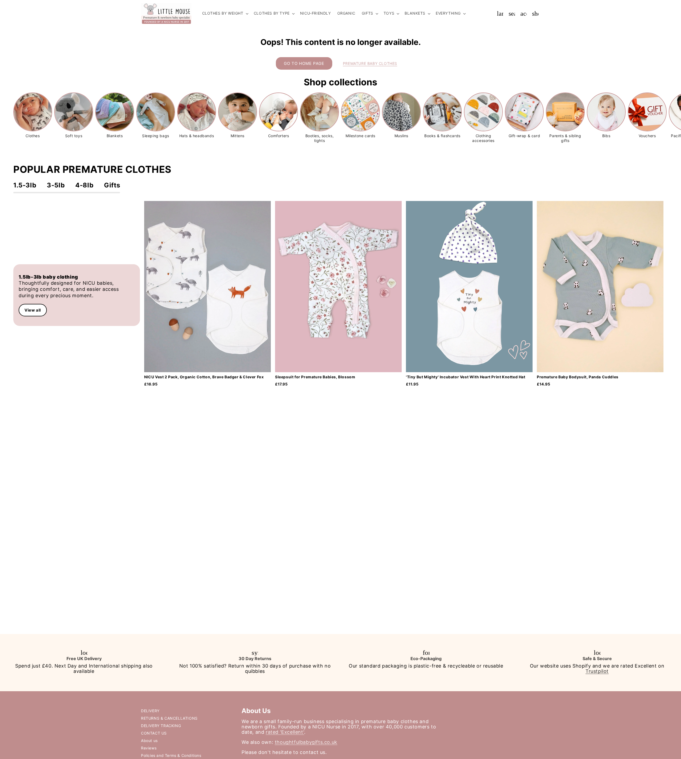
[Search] (512, 13)
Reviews (148, 748)
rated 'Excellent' (285, 732)
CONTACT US (154, 733)
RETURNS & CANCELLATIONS (169, 718)
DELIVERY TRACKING (161, 725)
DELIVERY (150, 710)
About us (149, 740)
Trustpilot (597, 671)
